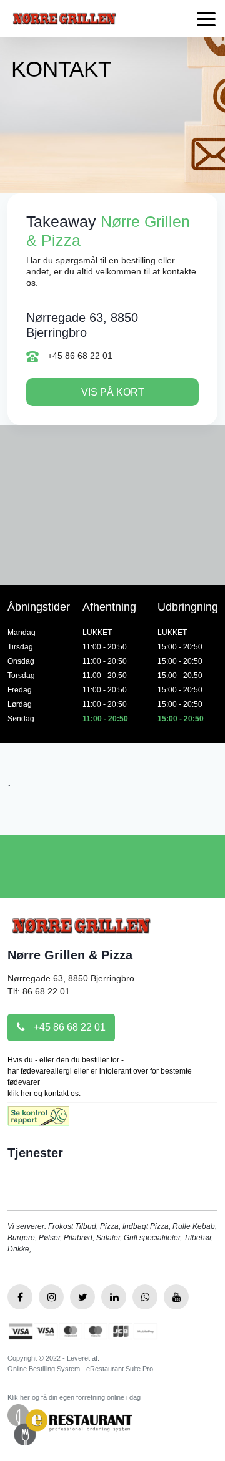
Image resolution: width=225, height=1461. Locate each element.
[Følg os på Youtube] (176, 1296)
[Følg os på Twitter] (82, 1296)
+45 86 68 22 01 (78, 356)
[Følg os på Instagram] (51, 1296)
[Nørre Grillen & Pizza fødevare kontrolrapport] (38, 1120)
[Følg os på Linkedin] (113, 1296)
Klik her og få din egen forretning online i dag (74, 1397)
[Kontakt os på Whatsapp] (145, 1296)
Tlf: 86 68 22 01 (39, 991)
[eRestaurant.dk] (70, 1424)
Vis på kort (112, 392)
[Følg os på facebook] (20, 1296)
